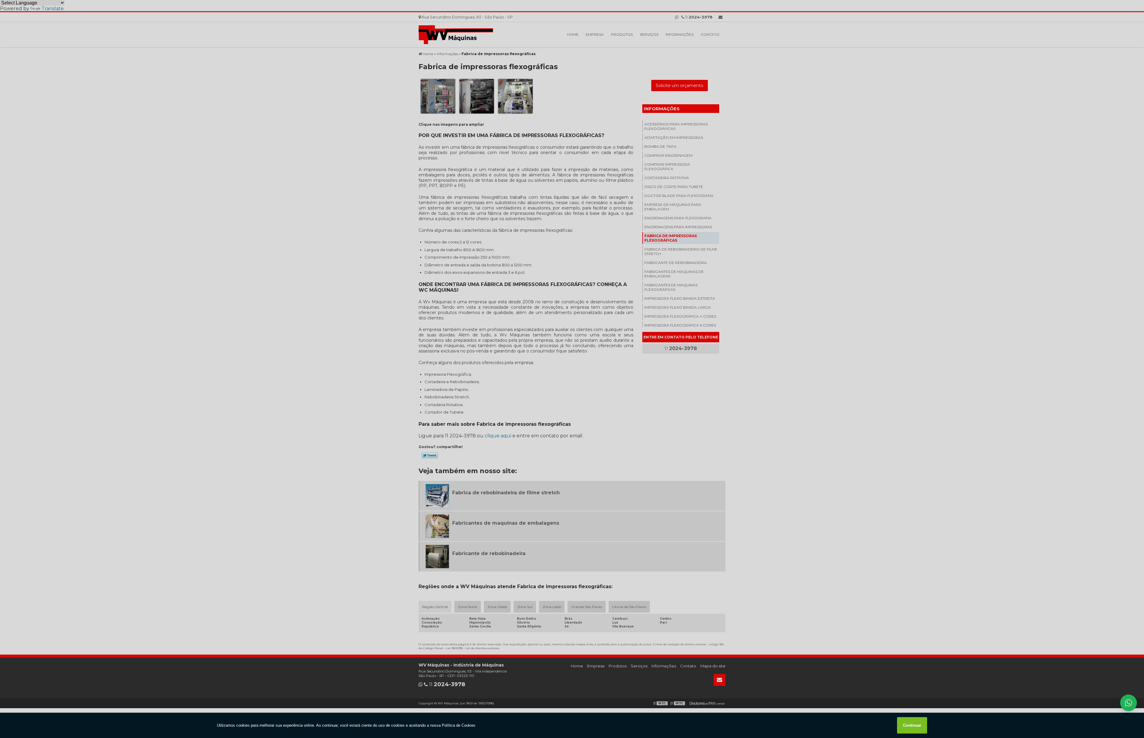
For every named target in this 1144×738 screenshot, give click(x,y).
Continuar (912, 725)
